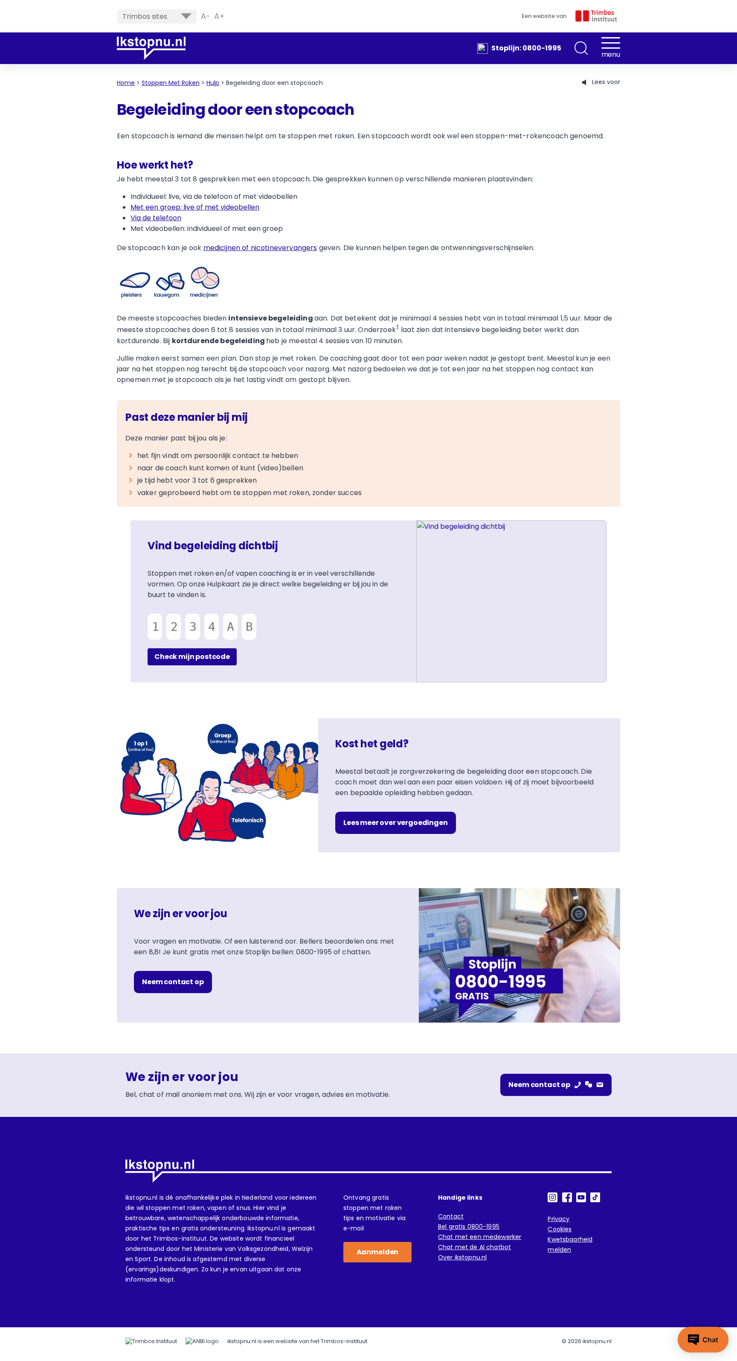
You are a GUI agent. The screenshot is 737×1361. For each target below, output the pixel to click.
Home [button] (126, 83)
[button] (581, 48)
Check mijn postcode (192, 657)
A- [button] (205, 16)
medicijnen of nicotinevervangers (260, 248)
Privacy (558, 1219)
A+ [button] (219, 16)
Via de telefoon (156, 218)
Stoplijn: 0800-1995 (526, 48)
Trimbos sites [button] (144, 16)
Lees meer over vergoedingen (395, 823)
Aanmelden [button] (378, 1252)
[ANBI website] (202, 1341)
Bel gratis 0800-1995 (468, 1226)
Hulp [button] (212, 83)
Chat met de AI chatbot (474, 1247)
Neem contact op (173, 982)
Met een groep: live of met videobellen (195, 207)
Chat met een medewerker (479, 1237)
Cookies (560, 1229)
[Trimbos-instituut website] (151, 1341)
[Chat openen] (703, 1339)
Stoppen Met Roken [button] (171, 83)
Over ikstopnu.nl (462, 1257)
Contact (451, 1216)
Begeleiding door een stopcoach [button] (274, 83)
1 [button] (397, 327)
